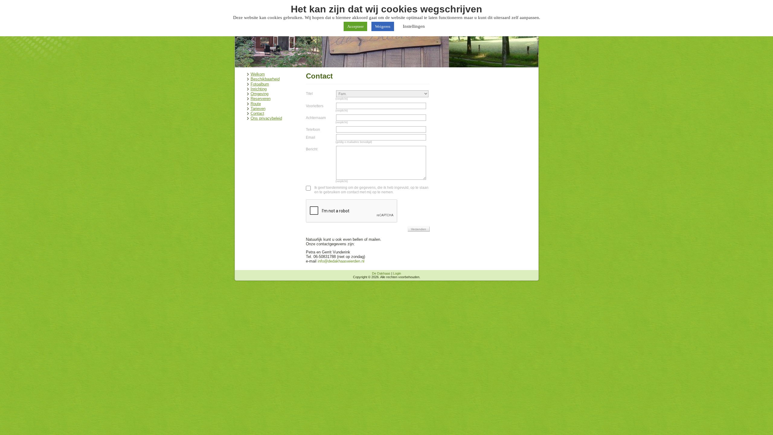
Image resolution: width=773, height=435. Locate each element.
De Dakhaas (381, 273)
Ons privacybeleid (266, 118)
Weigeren (382, 26)
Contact (257, 113)
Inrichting (259, 89)
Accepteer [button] (355, 26)
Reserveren (261, 98)
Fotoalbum (260, 84)
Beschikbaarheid (265, 79)
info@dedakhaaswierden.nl (341, 261)
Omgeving (259, 94)
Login (397, 273)
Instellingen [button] (414, 26)
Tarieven (258, 108)
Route (256, 104)
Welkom (258, 74)
